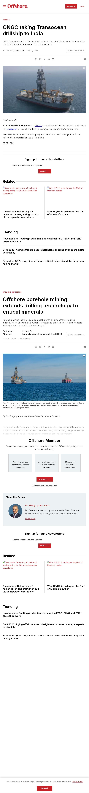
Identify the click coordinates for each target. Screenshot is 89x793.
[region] (44, 785)
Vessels (6, 20)
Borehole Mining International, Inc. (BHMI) (42, 334)
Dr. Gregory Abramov (37, 505)
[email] (53, 59)
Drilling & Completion (12, 292)
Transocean (18, 50)
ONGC (38, 125)
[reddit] (49, 59)
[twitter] (44, 59)
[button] (4, 6)
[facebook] (36, 59)
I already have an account (44, 486)
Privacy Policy (78, 782)
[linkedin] (40, 59)
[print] (85, 59)
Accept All (44, 788)
